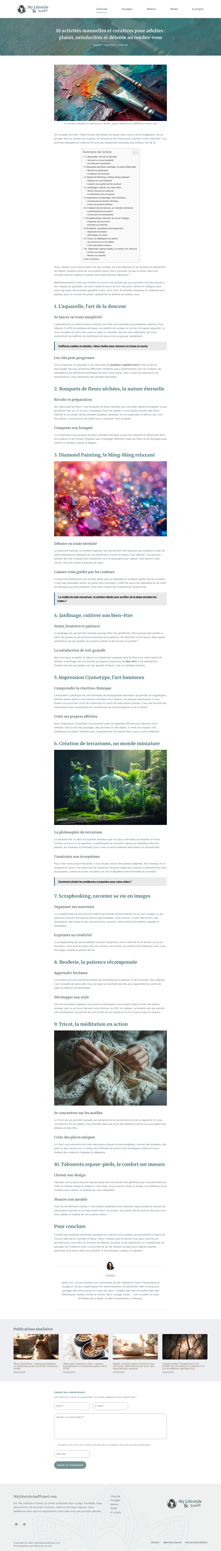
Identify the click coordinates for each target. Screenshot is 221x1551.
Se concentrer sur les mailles (100, 242)
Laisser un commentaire (70, 1465)
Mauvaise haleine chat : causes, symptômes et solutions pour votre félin (85, 1366)
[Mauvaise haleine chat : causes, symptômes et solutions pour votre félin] (85, 1346)
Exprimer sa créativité (97, 225)
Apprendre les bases (97, 231)
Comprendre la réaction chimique (102, 201)
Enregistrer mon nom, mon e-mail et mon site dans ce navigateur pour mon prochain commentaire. (104, 1445)
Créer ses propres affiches (99, 204)
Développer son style (97, 235)
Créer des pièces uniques (99, 245)
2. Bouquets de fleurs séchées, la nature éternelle (110, 167)
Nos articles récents (196, 1542)
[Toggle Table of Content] (133, 152)
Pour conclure (91, 259)
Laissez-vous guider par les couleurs (104, 184)
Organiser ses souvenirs (98, 221)
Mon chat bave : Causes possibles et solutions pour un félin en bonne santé (36, 1366)
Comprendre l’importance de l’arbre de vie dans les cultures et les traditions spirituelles (183, 1366)
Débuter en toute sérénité (99, 180)
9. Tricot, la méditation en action (101, 238)
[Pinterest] (24, 1524)
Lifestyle (101, 9)
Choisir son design (96, 252)
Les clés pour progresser (99, 163)
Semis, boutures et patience (100, 191)
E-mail (99, 1406)
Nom (59, 1406)
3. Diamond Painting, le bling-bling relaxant (107, 177)
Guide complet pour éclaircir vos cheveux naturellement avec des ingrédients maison (133, 1366)
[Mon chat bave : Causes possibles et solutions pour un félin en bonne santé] (36, 1346)
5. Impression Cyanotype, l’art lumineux (105, 197)
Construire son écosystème (100, 214)
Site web (61, 1453)
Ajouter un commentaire (70, 1417)
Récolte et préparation (97, 170)
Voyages (127, 9)
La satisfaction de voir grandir (101, 194)
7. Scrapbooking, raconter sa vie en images (106, 218)
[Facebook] (16, 1524)
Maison (151, 9)
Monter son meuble (96, 255)
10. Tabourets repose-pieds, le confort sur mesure (110, 248)
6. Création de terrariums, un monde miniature (108, 208)
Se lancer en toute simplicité (100, 160)
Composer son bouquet (98, 173)
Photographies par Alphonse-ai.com (33, 1545)
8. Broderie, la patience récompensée (103, 228)
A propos (198, 9)
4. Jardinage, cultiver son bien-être (102, 187)
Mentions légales (172, 1542)
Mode (174, 9)
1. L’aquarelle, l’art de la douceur (100, 156)
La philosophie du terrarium (100, 211)
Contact (155, 1542)
